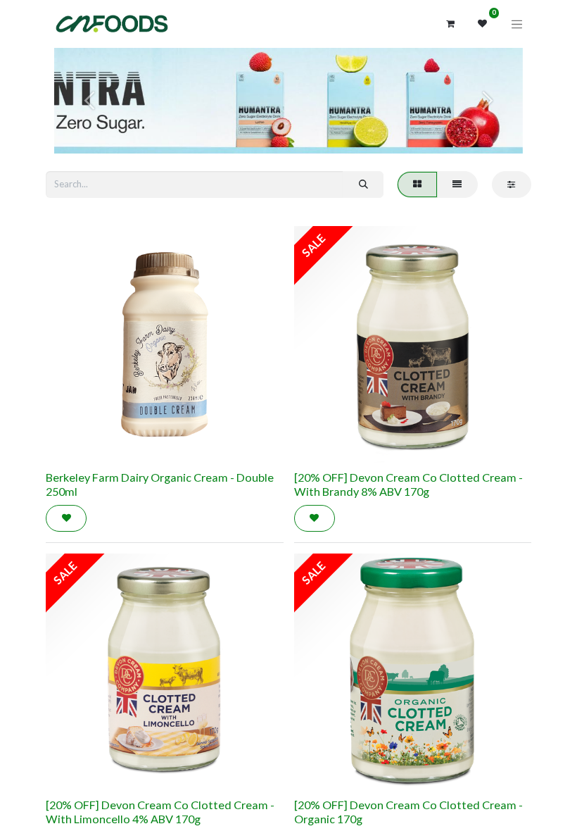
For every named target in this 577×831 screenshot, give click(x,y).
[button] (66, 518)
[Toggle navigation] (517, 24)
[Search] (363, 184)
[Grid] (417, 184)
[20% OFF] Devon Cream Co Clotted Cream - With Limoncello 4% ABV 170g (160, 811)
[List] (457, 184)
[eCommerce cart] (450, 24)
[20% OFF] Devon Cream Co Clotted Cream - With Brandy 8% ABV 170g (408, 484)
